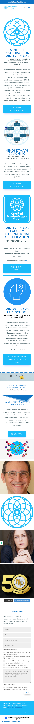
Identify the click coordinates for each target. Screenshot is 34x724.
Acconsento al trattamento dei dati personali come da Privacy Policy (15, 688)
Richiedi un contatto (17, 268)
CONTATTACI (17, 434)
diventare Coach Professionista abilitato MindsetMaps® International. (16, 666)
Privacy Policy (10, 707)
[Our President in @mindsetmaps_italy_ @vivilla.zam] (17, 546)
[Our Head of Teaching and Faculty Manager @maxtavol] (17, 477)
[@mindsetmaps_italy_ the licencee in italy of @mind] (17, 512)
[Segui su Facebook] (29, 712)
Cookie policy (18, 707)
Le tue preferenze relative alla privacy (18, 718)
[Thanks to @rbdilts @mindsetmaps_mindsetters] (17, 581)
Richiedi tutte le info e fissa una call (17, 359)
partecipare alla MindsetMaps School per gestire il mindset (16, 653)
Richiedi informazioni (17, 108)
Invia (27, 692)
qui (26, 260)
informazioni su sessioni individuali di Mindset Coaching (16, 658)
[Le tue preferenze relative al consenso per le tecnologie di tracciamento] (1, 543)
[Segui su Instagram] (25, 712)
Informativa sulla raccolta (11, 722)
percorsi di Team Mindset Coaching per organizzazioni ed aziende (16, 662)
